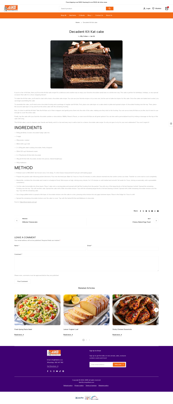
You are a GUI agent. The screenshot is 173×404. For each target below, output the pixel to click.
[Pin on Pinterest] (146, 211)
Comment (18, 254)
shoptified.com (89, 382)
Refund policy (68, 385)
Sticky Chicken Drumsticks (122, 329)
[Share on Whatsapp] (155, 211)
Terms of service (91, 385)
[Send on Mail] (158, 211)
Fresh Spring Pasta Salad (23, 329)
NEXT (149, 218)
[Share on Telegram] (152, 211)
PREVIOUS (24, 218)
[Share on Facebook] (140, 211)
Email (89, 245)
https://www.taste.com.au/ (28, 202)
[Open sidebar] (171, 123)
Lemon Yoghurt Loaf (70, 329)
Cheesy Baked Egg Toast (141, 222)
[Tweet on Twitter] (143, 211)
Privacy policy (79, 385)
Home (78, 22)
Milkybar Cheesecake (29, 222)
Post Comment (23, 281)
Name (16, 245)
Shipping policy (104, 385)
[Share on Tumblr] (149, 211)
